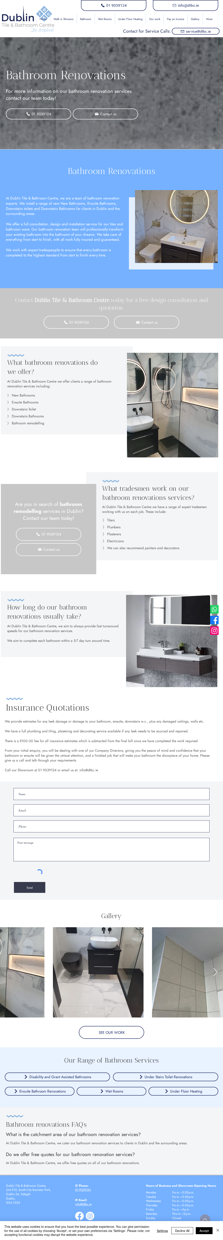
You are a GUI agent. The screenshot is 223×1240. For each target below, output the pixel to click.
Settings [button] (162, 1230)
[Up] (205, 1219)
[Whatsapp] (214, 609)
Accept (204, 1230)
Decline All (182, 1230)
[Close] (217, 1231)
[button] (86, 19)
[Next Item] (215, 972)
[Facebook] (214, 620)
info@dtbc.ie (88, 770)
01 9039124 (83, 1190)
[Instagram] (214, 630)
